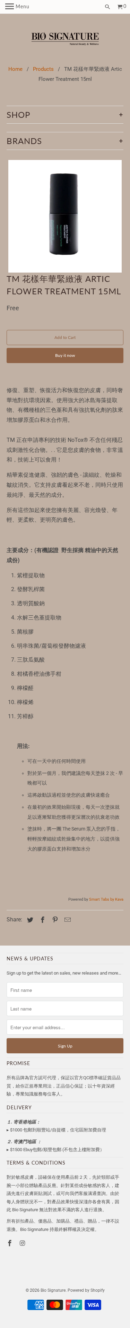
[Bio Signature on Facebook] (10, 1243)
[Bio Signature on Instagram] (23, 1243)
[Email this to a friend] (66, 919)
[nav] (17, 7)
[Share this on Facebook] (41, 919)
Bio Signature (53, 1290)
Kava (119, 899)
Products (43, 69)
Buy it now (65, 355)
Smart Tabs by (102, 899)
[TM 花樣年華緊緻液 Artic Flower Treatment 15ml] (64, 216)
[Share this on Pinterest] (54, 919)
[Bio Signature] (65, 40)
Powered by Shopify (86, 1290)
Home (15, 69)
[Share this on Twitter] (29, 919)
